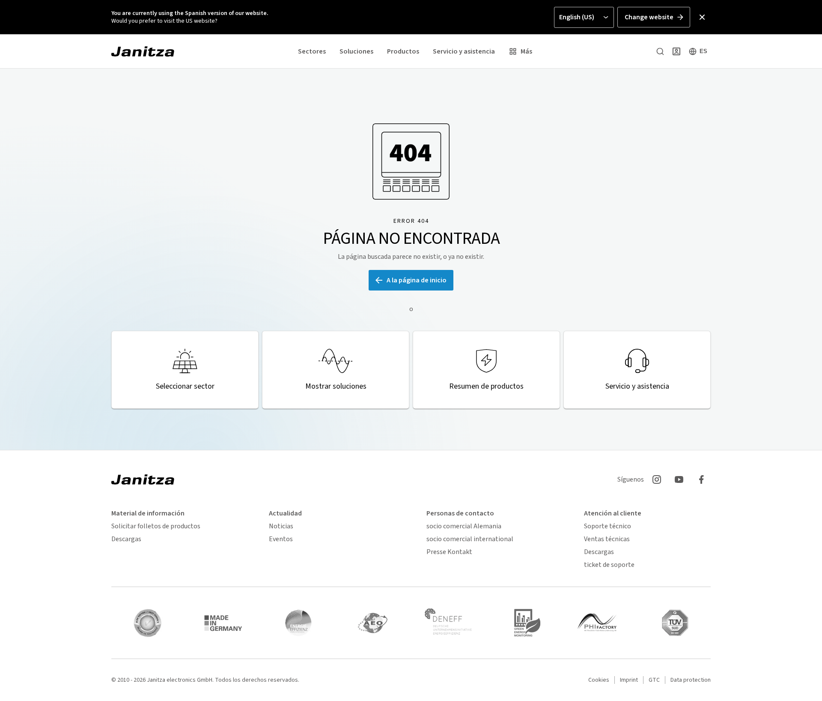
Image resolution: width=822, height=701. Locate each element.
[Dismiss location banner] (702, 17)
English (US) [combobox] (576, 17)
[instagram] (656, 479)
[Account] (676, 51)
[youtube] (679, 479)
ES (703, 51)
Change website (649, 17)
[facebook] (701, 479)
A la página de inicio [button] (417, 280)
